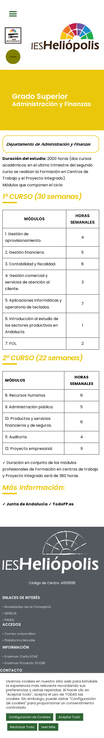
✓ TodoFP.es (61, 504)
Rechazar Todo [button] (22, 727)
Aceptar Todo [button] (69, 717)
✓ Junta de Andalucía (25, 504)
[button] (13, 13)
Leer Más (48, 727)
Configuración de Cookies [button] (29, 717)
